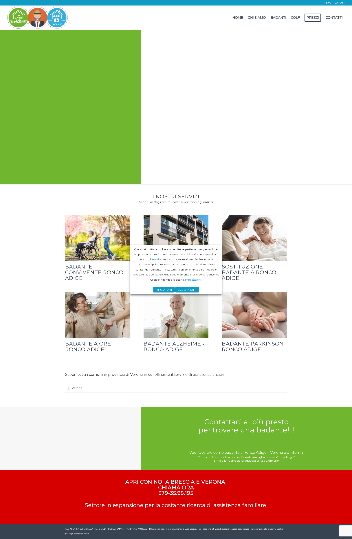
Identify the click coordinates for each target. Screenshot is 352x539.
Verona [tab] (77, 388)
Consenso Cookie (80, 533)
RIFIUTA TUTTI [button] (164, 289)
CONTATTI (340, 2)
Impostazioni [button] (193, 279)
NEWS (327, 2)
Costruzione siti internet (161, 529)
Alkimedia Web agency (185, 529)
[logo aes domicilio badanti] (37, 17)
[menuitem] (328, 3)
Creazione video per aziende (235, 529)
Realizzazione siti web (208, 529)
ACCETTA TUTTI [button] (187, 289)
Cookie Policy (153, 259)
